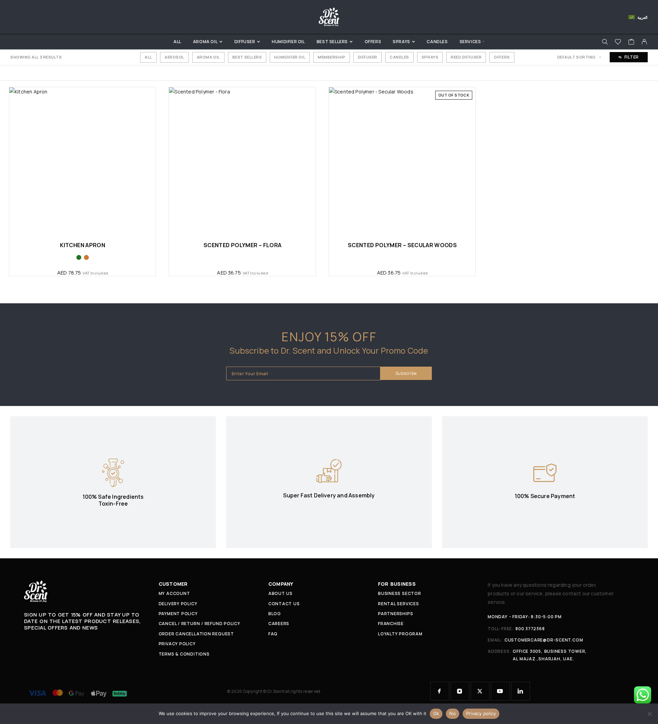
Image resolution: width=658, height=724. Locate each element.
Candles (437, 41)
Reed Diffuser (466, 57)
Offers (373, 41)
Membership (331, 57)
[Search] (604, 42)
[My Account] (644, 42)
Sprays (401, 41)
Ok (436, 713)
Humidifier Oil (288, 41)
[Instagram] (460, 691)
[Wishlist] (618, 42)
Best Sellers (332, 41)
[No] (649, 713)
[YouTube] (500, 691)
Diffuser (244, 41)
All (177, 41)
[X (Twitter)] (480, 691)
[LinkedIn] (520, 691)
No (452, 713)
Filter (631, 57)
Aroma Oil (205, 41)
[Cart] (631, 42)
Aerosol (174, 57)
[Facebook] (439, 691)
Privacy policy (481, 713)
